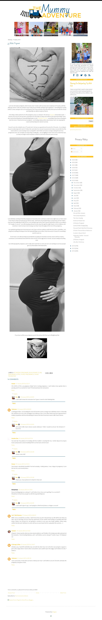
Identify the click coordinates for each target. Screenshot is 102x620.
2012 (73, 251)
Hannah (13, 530)
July (75, 195)
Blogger (54, 612)
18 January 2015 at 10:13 (22, 464)
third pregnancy (27, 374)
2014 (73, 246)
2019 (73, 170)
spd (18, 374)
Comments (75, 151)
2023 (73, 160)
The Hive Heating (78, 218)
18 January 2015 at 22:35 (27, 503)
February (76, 208)
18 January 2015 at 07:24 (26, 438)
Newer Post (11, 593)
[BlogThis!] (47, 373)
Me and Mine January (79, 213)
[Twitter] (82, 75)
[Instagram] (78, 75)
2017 (73, 175)
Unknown (14, 409)
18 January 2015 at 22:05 (27, 397)
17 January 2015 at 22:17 (23, 383)
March (75, 205)
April (75, 203)
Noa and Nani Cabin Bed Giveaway (82, 228)
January (76, 211)
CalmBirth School (42, 118)
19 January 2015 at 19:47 (28, 544)
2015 (73, 180)
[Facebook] (74, 75)
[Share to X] (49, 373)
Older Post (63, 593)
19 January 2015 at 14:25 (23, 530)
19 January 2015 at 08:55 (29, 515)
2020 (73, 167)
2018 (73, 172)
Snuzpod (52, 114)
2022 (73, 162)
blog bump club (35, 372)
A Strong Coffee (15, 544)
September (77, 190)
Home (37, 593)
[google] (86, 75)
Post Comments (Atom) (21, 596)
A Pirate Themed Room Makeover (82, 230)
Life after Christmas (78, 242)
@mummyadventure (75, 129)
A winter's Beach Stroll (79, 233)
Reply (13, 390)
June (75, 198)
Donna (13, 464)
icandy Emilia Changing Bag (80, 225)
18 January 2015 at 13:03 (25, 489)
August (75, 193)
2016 (73, 177)
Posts (73, 148)
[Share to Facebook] (50, 373)
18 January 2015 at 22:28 (27, 452)
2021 (73, 165)
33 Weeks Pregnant (78, 223)
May (75, 200)
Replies (15, 394)
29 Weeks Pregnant (78, 239)
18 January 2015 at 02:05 (24, 409)
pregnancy (12, 374)
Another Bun (14, 438)
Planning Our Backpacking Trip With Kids (81, 84)
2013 (73, 248)
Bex (17, 397)
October (76, 187)
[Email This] (46, 373)
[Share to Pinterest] (52, 373)
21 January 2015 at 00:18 (24, 558)
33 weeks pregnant (21, 372)
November (77, 185)
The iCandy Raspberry (79, 215)
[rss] (89, 75)
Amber (13, 383)
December (77, 182)
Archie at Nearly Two (79, 220)
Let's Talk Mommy (16, 515)
